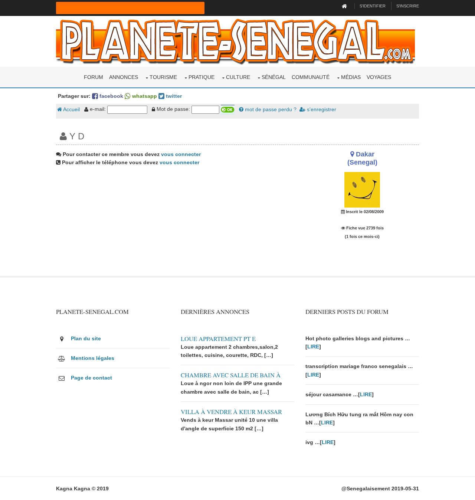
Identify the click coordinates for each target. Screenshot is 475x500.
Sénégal (274, 77)
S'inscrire (407, 6)
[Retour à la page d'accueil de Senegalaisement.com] (345, 6)
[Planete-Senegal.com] (235, 41)
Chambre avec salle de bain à (231, 375)
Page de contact (91, 378)
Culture (238, 77)
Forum (93, 77)
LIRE (313, 347)
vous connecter (181, 154)
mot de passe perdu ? (270, 109)
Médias (351, 77)
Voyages (379, 77)
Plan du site (86, 338)
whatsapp (144, 96)
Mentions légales (92, 358)
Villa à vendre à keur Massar (231, 411)
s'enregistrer (320, 109)
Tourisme (163, 77)
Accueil (71, 109)
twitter (173, 96)
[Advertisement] (175, 224)
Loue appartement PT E (218, 338)
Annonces (123, 77)
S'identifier (373, 6)
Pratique (201, 77)
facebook (110, 96)
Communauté (311, 77)
